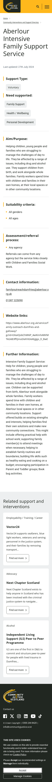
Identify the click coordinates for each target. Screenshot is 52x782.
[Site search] (38, 7)
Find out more (16, 558)
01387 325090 (14, 300)
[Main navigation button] (46, 7)
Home (5, 18)
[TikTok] (40, 716)
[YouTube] (33, 716)
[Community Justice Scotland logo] (26, 696)
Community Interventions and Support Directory (21, 22)
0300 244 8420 (29, 722)
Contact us (8, 709)
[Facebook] (5, 716)
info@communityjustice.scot (17, 726)
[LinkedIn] (26, 716)
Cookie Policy (19, 755)
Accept (22, 770)
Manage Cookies (23, 776)
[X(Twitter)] (12, 716)
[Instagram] (19, 716)
